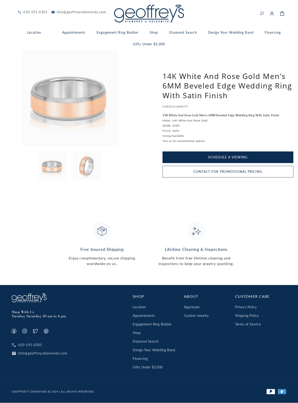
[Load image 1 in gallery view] (52, 166)
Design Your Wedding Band (154, 350)
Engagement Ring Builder (152, 324)
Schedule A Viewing (227, 157)
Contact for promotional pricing (227, 172)
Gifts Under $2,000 (148, 367)
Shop (137, 333)
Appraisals (192, 307)
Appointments (144, 316)
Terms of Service (248, 324)
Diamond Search (146, 341)
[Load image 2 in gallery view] (87, 166)
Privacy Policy (246, 307)
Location (139, 307)
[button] (262, 13)
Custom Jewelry (196, 316)
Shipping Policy (247, 316)
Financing (140, 358)
